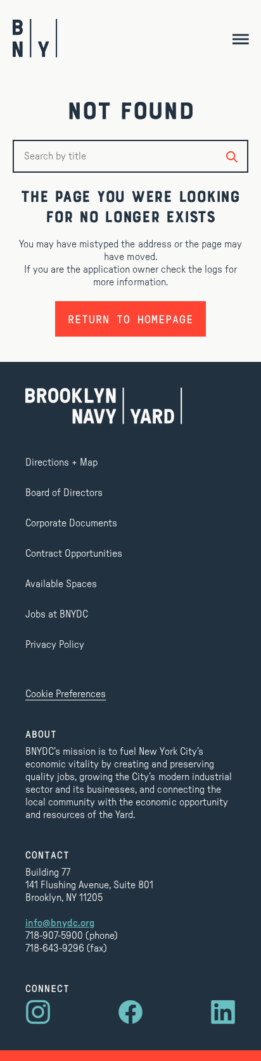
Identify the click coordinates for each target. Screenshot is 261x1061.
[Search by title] (232, 156)
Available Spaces (61, 584)
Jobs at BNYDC (56, 614)
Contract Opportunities (73, 554)
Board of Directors (64, 493)
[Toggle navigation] (240, 38)
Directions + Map (61, 462)
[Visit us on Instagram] (38, 1012)
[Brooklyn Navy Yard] (35, 38)
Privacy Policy (54, 645)
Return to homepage (130, 318)
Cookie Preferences (65, 694)
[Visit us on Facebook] (130, 1012)
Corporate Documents (71, 523)
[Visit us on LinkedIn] (223, 1012)
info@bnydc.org (59, 923)
